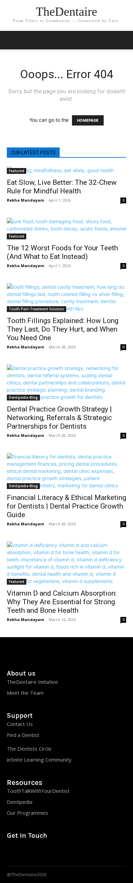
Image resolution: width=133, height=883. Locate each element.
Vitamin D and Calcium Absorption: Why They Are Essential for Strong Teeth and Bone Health (62, 601)
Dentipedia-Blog (23, 397)
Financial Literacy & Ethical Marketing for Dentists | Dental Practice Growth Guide (66, 506)
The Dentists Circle (29, 748)
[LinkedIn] (25, 850)
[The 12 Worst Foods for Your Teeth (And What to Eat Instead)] (66, 228)
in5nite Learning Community (39, 759)
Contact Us (20, 723)
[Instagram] (12, 850)
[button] (123, 40)
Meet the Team (25, 692)
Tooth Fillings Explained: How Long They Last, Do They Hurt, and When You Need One (62, 329)
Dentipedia (19, 801)
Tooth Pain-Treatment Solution (36, 309)
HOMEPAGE (88, 120)
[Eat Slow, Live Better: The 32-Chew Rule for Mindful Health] (66, 170)
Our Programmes (27, 812)
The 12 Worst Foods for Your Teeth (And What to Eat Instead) (62, 252)
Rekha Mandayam (25, 200)
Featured (16, 170)
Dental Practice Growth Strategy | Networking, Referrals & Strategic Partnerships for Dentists (59, 417)
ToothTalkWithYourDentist (38, 790)
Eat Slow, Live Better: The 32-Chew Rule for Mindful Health (62, 186)
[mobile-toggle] (12, 40)
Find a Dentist (23, 734)
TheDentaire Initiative (32, 681)
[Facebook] (38, 850)
